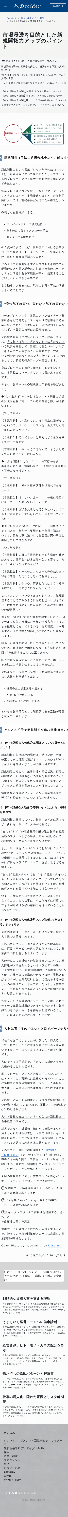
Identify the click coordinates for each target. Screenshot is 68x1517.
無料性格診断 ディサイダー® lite (24, 1448)
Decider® (11, 18)
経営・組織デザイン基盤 (32, 18)
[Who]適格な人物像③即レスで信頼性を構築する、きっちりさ (35, 100)
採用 (6, 1452)
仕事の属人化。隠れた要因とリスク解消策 (33, 1399)
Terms (7, 1475)
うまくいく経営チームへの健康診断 (30, 1322)
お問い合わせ (12, 1467)
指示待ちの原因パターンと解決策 (28, 1373)
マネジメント (12, 1459)
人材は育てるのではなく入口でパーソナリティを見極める (32, 105)
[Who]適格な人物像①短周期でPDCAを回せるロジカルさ (32, 91)
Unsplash (55, 1245)
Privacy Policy (12, 1479)
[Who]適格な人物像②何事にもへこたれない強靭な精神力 (32, 96)
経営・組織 (11, 1456)
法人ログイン (58, 6)
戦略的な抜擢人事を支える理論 (26, 1298)
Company (9, 1471)
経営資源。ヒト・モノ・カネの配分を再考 (33, 1347)
